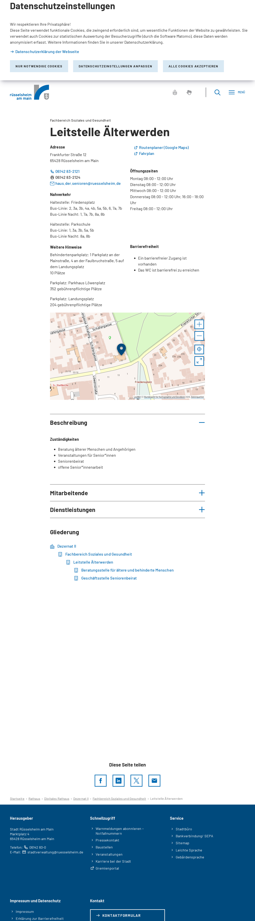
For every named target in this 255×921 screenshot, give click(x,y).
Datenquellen (197, 397)
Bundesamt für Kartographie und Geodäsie (164, 397)
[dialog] (127, 40)
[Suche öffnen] (217, 92)
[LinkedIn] (119, 781)
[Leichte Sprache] (175, 92)
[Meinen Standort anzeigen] (199, 349)
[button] (199, 324)
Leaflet (137, 397)
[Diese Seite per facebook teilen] (101, 781)
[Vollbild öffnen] (199, 361)
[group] (127, 356)
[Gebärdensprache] (189, 92)
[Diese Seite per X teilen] (136, 781)
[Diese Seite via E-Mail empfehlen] (154, 781)
